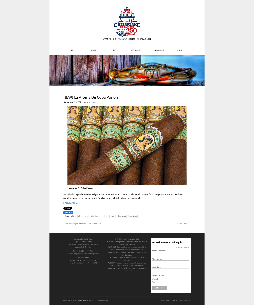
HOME (73, 50)
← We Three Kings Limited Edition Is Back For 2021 (82, 224)
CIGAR (93, 50)
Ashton (73, 216)
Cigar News (90, 102)
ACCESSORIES (136, 50)
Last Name (157, 267)
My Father (105, 216)
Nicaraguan (121, 216)
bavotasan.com (185, 300)
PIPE (113, 50)
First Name (157, 259)
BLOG (179, 50)
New (113, 216)
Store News (132, 216)
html (156, 279)
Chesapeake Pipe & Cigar (85, 300)
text (155, 282)
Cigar (80, 216)
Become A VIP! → (184, 224)
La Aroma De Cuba (91, 216)
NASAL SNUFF (159, 50)
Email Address (159, 250)
